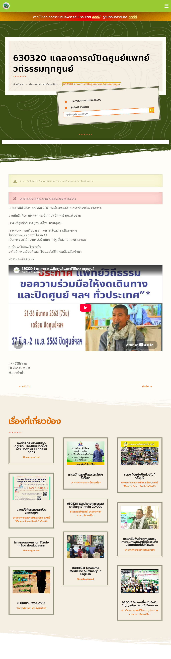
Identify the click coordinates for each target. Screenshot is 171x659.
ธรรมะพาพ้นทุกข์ (79, 511)
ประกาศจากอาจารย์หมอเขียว (43, 84)
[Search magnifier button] (151, 110)
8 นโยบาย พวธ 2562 (31, 603)
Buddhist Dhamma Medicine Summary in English (85, 571)
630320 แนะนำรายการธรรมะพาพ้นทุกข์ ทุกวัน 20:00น (85, 505)
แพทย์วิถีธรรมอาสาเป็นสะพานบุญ (31, 511)
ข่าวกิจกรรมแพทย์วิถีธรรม (134, 610)
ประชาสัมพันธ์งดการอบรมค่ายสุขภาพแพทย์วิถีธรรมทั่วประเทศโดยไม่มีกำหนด (139, 541)
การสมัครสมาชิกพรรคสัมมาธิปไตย (85, 476)
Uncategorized (31, 457)
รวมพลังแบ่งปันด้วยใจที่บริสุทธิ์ (139, 476)
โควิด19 (75, 107)
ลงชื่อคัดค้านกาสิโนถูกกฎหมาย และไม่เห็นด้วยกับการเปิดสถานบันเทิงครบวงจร (31, 447)
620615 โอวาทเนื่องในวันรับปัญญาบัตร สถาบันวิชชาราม (140, 604)
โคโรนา (85, 107)
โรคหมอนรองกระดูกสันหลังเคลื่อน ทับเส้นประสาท (31, 544)
